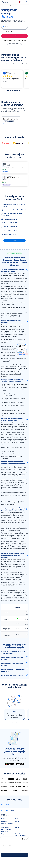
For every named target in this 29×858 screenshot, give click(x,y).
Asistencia (18, 829)
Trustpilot (5, 283)
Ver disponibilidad (15, 36)
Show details (23, 850)
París (16, 818)
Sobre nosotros (5, 827)
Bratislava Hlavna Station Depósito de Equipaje (14, 384)
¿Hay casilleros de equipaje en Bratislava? (12, 675)
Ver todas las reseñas (13, 90)
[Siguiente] (16, 722)
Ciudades (6, 810)
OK (14, 854)
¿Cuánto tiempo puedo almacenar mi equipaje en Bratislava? (13, 670)
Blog (2, 834)
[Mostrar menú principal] (26, 1)
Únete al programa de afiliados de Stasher (21, 834)
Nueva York (18, 821)
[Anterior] (12, 722)
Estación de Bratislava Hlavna (14, 43)
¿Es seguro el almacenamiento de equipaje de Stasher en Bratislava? (13, 652)
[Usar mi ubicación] (26, 27)
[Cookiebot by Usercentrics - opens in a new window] (22, 839)
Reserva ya (14, 240)
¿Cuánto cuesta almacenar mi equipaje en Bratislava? (12, 664)
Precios (17, 827)
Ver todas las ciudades (7, 823)
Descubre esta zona (7, 123)
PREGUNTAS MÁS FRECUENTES (6, 830)
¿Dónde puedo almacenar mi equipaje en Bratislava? (12, 658)
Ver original (10, 85)
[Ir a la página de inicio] (5, 2)
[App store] (20, 764)
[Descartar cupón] (27, 344)
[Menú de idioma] (19, 1)
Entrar (23, 2)
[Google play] (9, 764)
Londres (3, 818)
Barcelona (4, 821)
